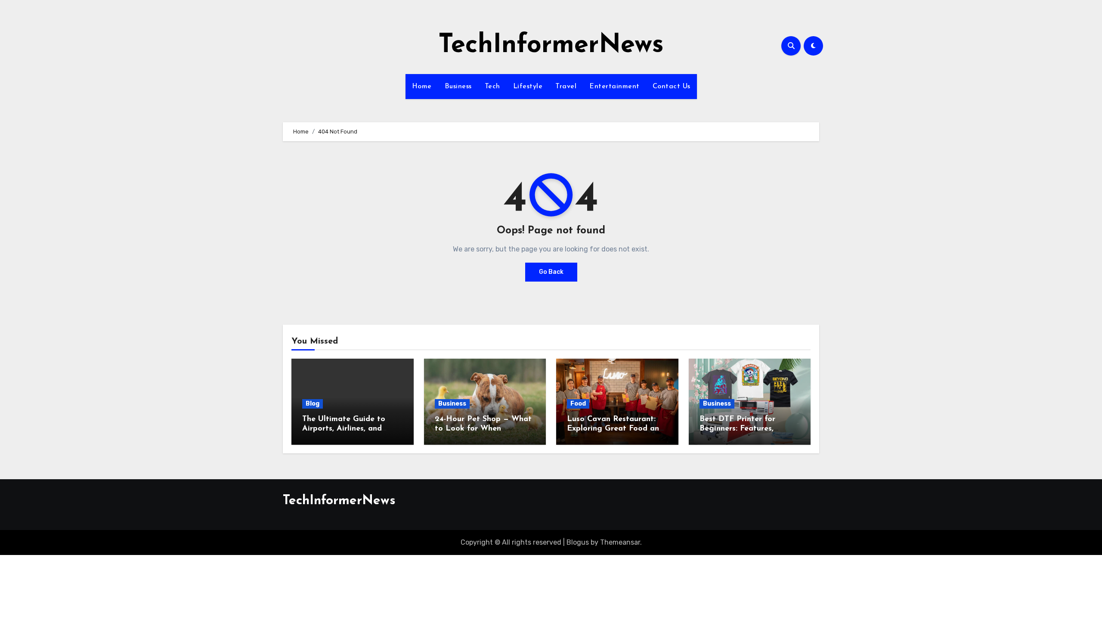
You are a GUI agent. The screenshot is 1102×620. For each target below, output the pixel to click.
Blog (312, 403)
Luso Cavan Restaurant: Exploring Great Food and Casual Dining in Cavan (615, 428)
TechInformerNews (551, 46)
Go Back (551, 272)
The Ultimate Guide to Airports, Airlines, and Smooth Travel (343, 428)
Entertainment (614, 86)
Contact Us (671, 86)
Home (422, 86)
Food (578, 403)
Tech (492, 86)
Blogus (577, 542)
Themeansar (620, 542)
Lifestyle (528, 86)
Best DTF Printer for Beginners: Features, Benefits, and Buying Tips (747, 428)
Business (458, 86)
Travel (565, 86)
